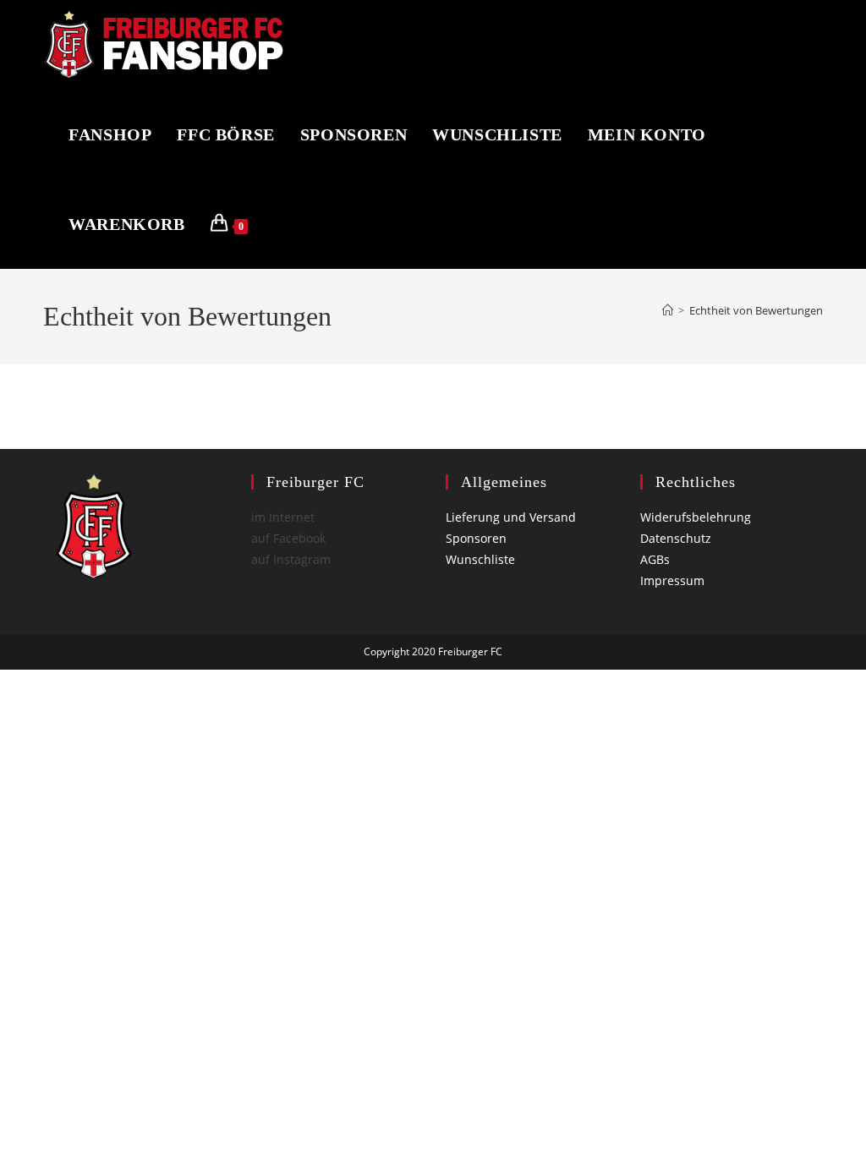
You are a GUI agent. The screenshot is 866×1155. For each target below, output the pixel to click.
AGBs (655, 559)
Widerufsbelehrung (695, 517)
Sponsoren (476, 538)
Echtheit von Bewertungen (756, 310)
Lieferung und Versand (511, 517)
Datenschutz (675, 538)
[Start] (667, 310)
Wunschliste (480, 559)
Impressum (672, 580)
